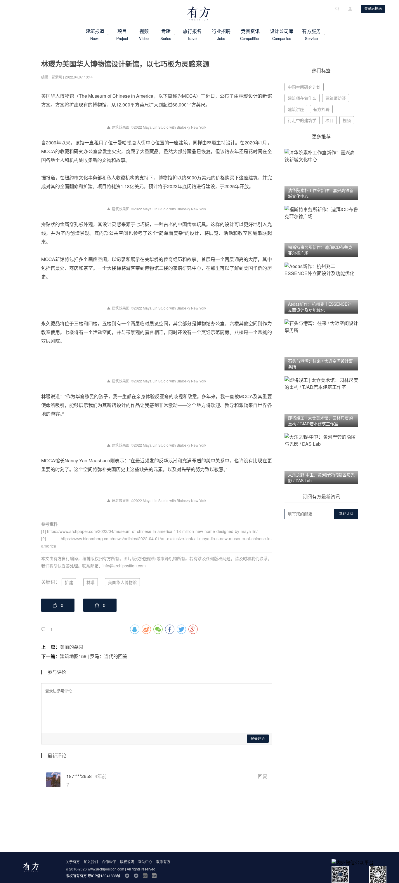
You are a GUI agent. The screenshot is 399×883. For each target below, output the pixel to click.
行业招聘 (221, 34)
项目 (122, 34)
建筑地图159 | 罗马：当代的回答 (93, 656)
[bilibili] (145, 875)
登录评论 (258, 739)
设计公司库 (281, 34)
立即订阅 (346, 514)
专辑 (166, 34)
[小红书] (154, 875)
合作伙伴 (109, 861)
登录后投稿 (373, 9)
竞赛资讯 (250, 34)
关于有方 (73, 861)
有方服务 (311, 34)
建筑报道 (95, 34)
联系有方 (163, 861)
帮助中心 (145, 861)
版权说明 (127, 861)
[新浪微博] (127, 875)
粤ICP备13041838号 (104, 875)
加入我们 (91, 861)
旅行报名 (192, 34)
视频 (144, 34)
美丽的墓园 (71, 647)
